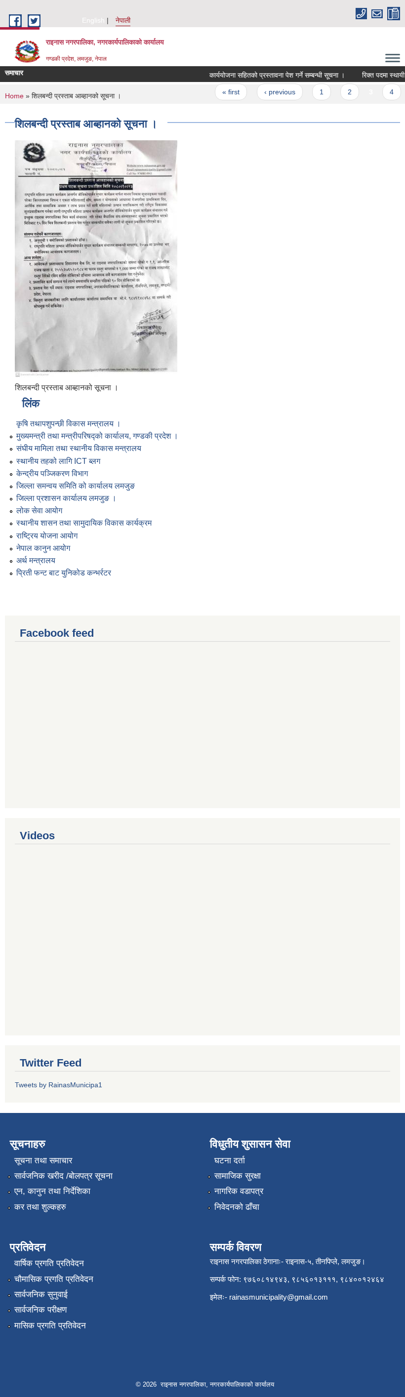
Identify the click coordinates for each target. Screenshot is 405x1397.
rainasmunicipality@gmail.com (278, 1297)
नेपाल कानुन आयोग (43, 548)
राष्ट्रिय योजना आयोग (47, 536)
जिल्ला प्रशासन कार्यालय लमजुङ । (66, 498)
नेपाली (123, 20)
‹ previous (271, 92)
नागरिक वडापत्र (238, 1191)
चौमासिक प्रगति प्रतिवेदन (53, 1279)
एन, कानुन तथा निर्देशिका (52, 1191)
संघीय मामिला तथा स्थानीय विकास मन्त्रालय (78, 448)
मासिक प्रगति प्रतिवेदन (50, 1325)
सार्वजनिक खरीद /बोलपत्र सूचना (63, 1176)
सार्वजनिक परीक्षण (40, 1310)
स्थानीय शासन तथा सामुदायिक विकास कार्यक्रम (84, 523)
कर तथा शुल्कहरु (40, 1207)
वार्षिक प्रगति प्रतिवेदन (49, 1263)
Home (14, 96)
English (93, 20)
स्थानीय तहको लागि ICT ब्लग (58, 461)
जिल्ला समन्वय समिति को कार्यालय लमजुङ (75, 486)
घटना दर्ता (229, 1160)
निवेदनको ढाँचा (236, 1207)
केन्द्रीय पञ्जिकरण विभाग (52, 473)
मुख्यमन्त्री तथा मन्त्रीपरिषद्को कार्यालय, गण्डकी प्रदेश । (97, 436)
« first (223, 92)
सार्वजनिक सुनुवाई (41, 1294)
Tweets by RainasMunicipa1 (58, 1085)
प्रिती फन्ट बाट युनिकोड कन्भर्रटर (63, 573)
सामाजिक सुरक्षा (237, 1176)
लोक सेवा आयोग (39, 510)
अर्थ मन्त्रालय (35, 560)
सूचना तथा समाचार (43, 1160)
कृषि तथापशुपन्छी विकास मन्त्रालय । (68, 423)
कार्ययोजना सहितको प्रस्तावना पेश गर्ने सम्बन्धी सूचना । (269, 75)
